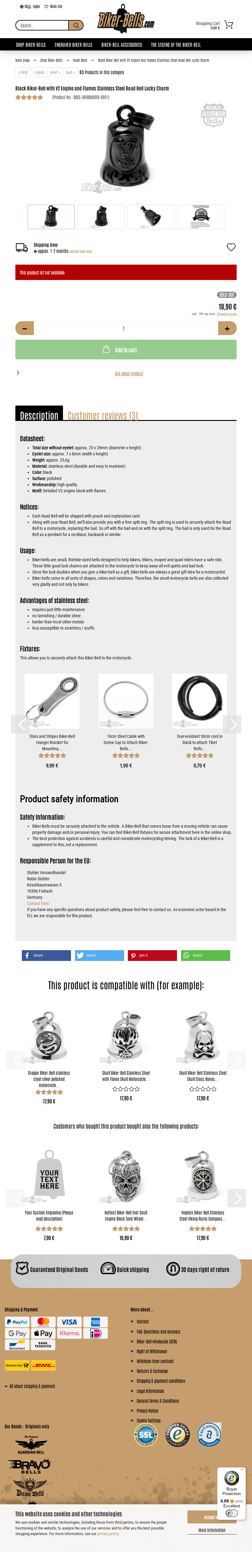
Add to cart (126, 349)
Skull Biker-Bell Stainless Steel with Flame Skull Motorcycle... (126, 1076)
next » (55, 72)
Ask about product (129, 373)
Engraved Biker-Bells (73, 44)
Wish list (55, 6)
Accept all (212, 1517)
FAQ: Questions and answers (158, 1331)
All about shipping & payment (30, 1385)
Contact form (38, 903)
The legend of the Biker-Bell (176, 44)
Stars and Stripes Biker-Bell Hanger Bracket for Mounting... (52, 742)
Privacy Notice (147, 1410)
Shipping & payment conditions (161, 1380)
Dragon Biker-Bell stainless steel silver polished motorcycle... (49, 1078)
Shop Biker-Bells (30, 44)
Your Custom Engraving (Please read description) (49, 1215)
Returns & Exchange (152, 1371)
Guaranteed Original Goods (58, 1269)
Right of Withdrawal (152, 1351)
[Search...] (76, 25)
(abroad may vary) (80, 251)
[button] (24, 328)
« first (23, 72)
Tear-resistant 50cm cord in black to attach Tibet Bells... (199, 742)
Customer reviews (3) (103, 415)
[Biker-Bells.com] (126, 25)
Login (35, 6)
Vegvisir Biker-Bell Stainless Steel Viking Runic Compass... (202, 1215)
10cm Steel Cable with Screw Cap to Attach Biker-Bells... (126, 742)
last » (70, 72)
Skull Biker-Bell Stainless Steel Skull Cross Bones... (202, 1076)
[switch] (232, 1513)
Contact (143, 1321)
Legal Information (150, 1391)
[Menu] (242, 1471)
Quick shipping (132, 1269)
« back (38, 72)
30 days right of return (204, 1269)
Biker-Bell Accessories (121, 44)
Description (39, 415)
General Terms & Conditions (158, 1400)
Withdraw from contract (155, 1361)
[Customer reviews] (29, 98)
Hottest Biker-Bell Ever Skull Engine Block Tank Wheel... (125, 1215)
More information (212, 1530)
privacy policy (107, 1533)
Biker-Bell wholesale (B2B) (157, 1341)
